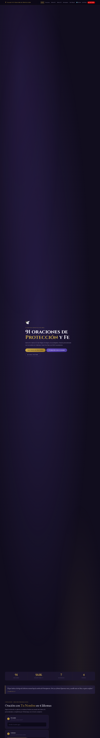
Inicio (42, 2)
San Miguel (72, 2)
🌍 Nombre (78, 2)
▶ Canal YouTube (33, 354)
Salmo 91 (53, 2)
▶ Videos (85, 2)
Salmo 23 (59, 2)
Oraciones (47, 2)
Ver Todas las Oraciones (35, 350)
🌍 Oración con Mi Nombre (57, 350)
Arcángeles (65, 2)
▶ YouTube (91, 2)
